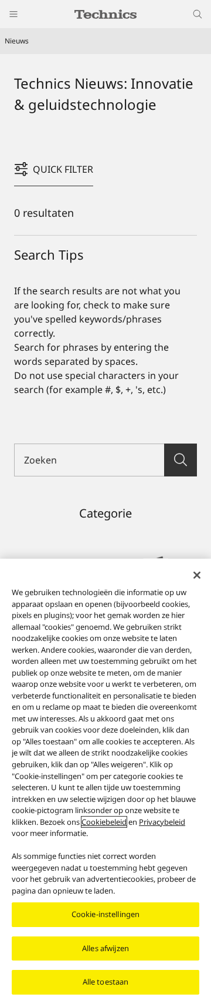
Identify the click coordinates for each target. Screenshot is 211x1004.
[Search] (180, 460)
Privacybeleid (162, 822)
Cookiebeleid (104, 822)
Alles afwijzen (105, 948)
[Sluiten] (197, 575)
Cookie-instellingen (105, 914)
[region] (105, 781)
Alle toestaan (106, 981)
